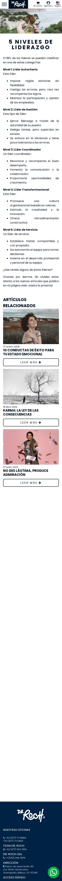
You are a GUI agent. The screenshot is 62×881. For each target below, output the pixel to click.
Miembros (48, 6)
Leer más (29, 362)
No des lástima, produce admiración (25, 472)
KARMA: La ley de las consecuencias (21, 412)
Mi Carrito (38, 6)
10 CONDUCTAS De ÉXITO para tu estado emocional (28, 352)
